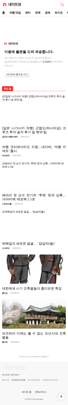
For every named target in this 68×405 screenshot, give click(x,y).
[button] (61, 397)
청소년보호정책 (34, 380)
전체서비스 (40, 391)
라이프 (59, 12)
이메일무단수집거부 (50, 380)
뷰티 (28, 12)
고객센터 (46, 61)
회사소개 (5, 380)
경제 (47, 12)
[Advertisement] (34, 28)
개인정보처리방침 (18, 380)
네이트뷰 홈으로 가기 (17, 74)
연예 (37, 12)
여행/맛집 (15, 12)
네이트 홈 (26, 391)
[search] (62, 4)
